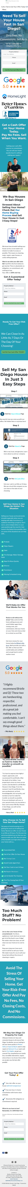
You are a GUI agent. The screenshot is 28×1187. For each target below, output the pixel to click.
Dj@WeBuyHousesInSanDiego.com (14, 1180)
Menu (4, 9)
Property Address (14, 51)
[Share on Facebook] (3, 1153)
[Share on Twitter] (6, 1153)
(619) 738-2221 (14, 1179)
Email (14, 63)
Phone (14, 57)
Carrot (14, 1185)
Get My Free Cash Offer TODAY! (13, 352)
